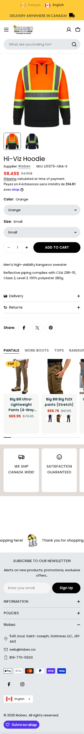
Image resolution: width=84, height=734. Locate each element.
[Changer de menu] (6, 29)
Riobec (24, 166)
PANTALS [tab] (11, 350)
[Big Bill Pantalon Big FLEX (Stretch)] (59, 376)
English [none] (58, 5)
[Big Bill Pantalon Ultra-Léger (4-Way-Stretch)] (21, 376)
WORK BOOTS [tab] (37, 350)
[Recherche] (74, 44)
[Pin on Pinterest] (50, 327)
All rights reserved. (44, 715)
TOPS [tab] (59, 350)
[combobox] (42, 44)
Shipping (10, 179)
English (19, 699)
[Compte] (68, 29)
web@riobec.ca (22, 649)
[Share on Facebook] (24, 327)
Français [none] (34, 5)
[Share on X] (37, 327)
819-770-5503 (21, 657)
